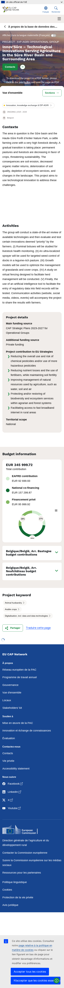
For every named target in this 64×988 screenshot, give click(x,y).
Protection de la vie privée (17, 897)
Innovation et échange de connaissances (26, 730)
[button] (10, 67)
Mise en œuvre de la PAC (17, 723)
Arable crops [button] (11, 609)
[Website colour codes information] (57, 981)
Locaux (6, 700)
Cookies (7, 889)
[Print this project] (22, 67)
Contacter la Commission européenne (24, 852)
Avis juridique (10, 905)
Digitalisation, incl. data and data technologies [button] (27, 616)
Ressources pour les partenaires (21, 872)
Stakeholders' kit (12, 707)
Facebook (15, 783)
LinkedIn (15, 791)
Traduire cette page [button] (38, 627)
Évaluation (8, 738)
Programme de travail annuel (19, 677)
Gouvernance (10, 685)
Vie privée (8, 760)
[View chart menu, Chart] (56, 510)
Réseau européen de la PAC (19, 669)
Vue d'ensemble (11, 692)
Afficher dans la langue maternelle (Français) (26, 35)
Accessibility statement (15, 768)
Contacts (7, 753)
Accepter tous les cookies (30, 971)
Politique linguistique (14, 882)
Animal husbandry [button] (13, 603)
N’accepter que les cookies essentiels (37, 980)
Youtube (14, 808)
